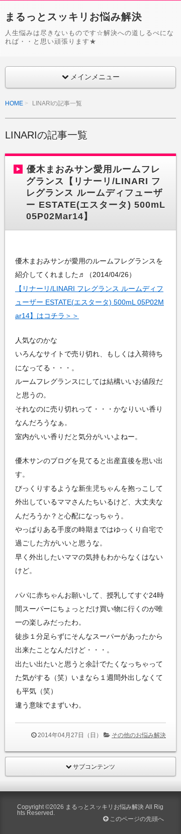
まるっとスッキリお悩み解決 (73, 16)
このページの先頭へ (136, 818)
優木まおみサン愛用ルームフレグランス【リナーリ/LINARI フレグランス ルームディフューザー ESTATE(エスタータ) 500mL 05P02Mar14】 (95, 192)
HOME (14, 103)
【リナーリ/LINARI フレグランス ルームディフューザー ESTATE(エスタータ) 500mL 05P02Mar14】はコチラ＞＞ (89, 302)
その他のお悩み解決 (139, 735)
